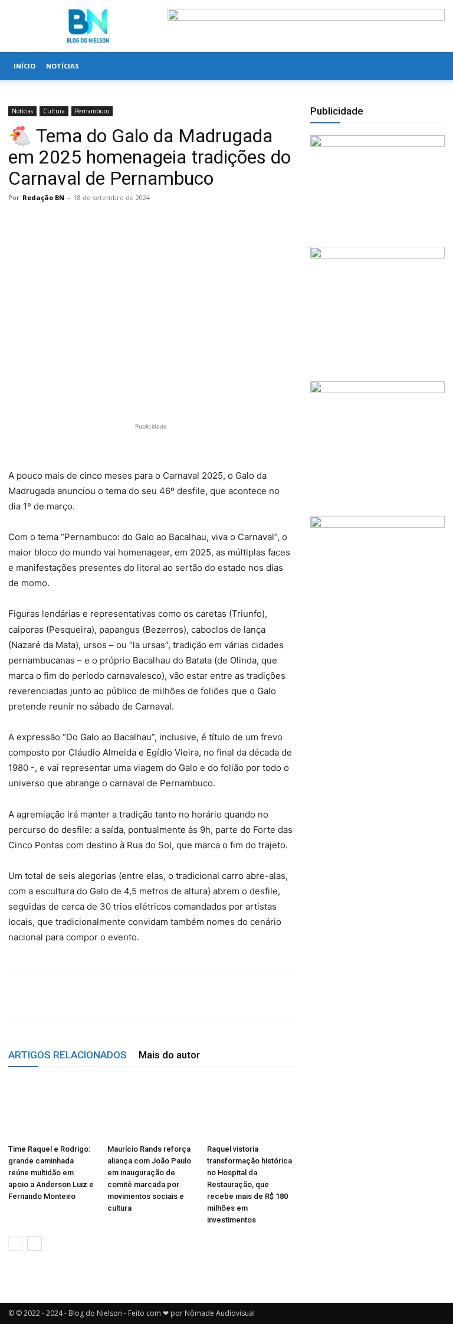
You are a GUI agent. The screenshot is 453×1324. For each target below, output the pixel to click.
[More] (312, 994)
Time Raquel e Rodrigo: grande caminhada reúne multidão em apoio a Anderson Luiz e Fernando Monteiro (51, 1173)
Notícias (62, 65)
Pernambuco (92, 111)
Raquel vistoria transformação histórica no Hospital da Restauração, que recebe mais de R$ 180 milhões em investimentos (249, 1184)
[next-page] (34, 1243)
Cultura (54, 111)
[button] (430, 66)
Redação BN (43, 197)
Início (24, 65)
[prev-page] (15, 1243)
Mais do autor (169, 1055)
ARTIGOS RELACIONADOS (67, 1055)
